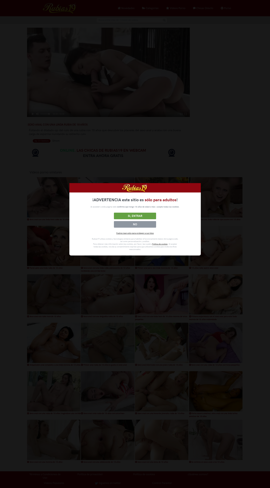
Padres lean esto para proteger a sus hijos (135, 233)
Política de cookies (160, 244)
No (135, 224)
